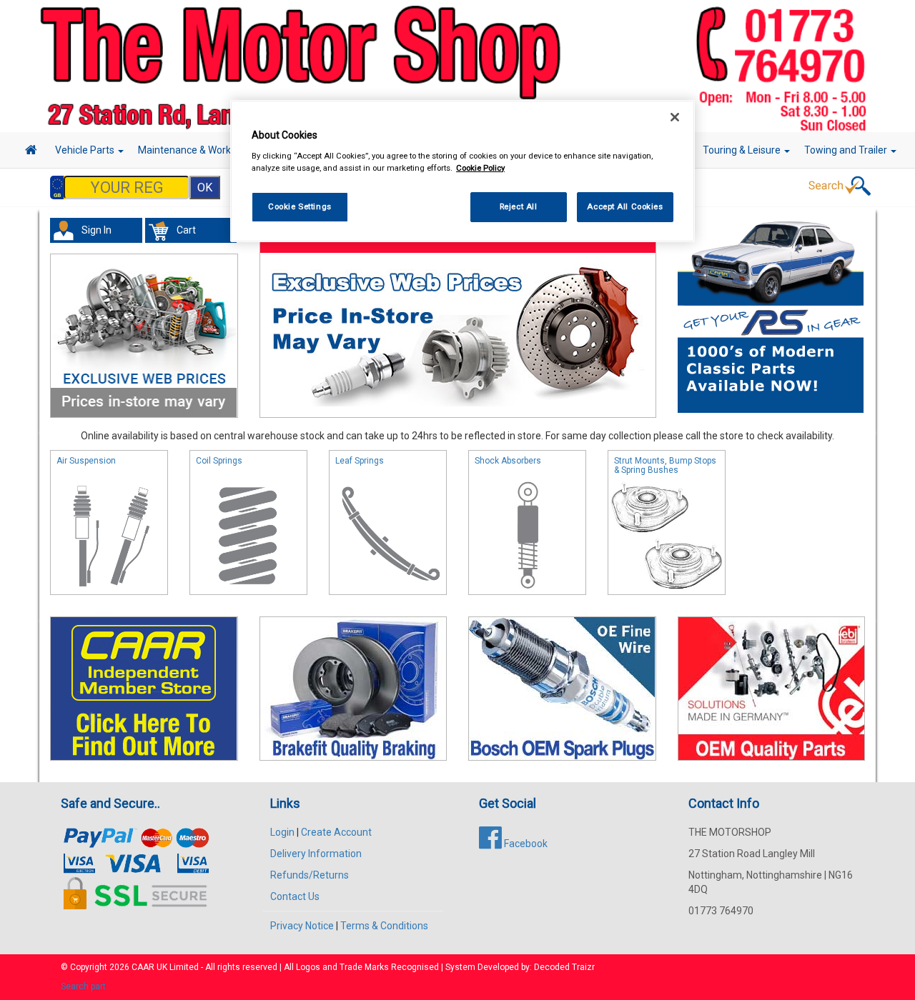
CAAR (143, 967)
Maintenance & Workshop (196, 150)
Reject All (519, 206)
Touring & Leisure (743, 150)
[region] (462, 171)
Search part (83, 986)
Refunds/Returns (309, 875)
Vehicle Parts (86, 150)
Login (282, 832)
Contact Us (295, 896)
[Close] (675, 117)
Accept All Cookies (625, 206)
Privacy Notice (302, 925)
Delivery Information (316, 853)
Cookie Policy (480, 168)
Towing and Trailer (846, 150)
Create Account (336, 832)
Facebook (525, 843)
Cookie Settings (300, 206)
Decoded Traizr (564, 967)
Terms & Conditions (384, 925)
